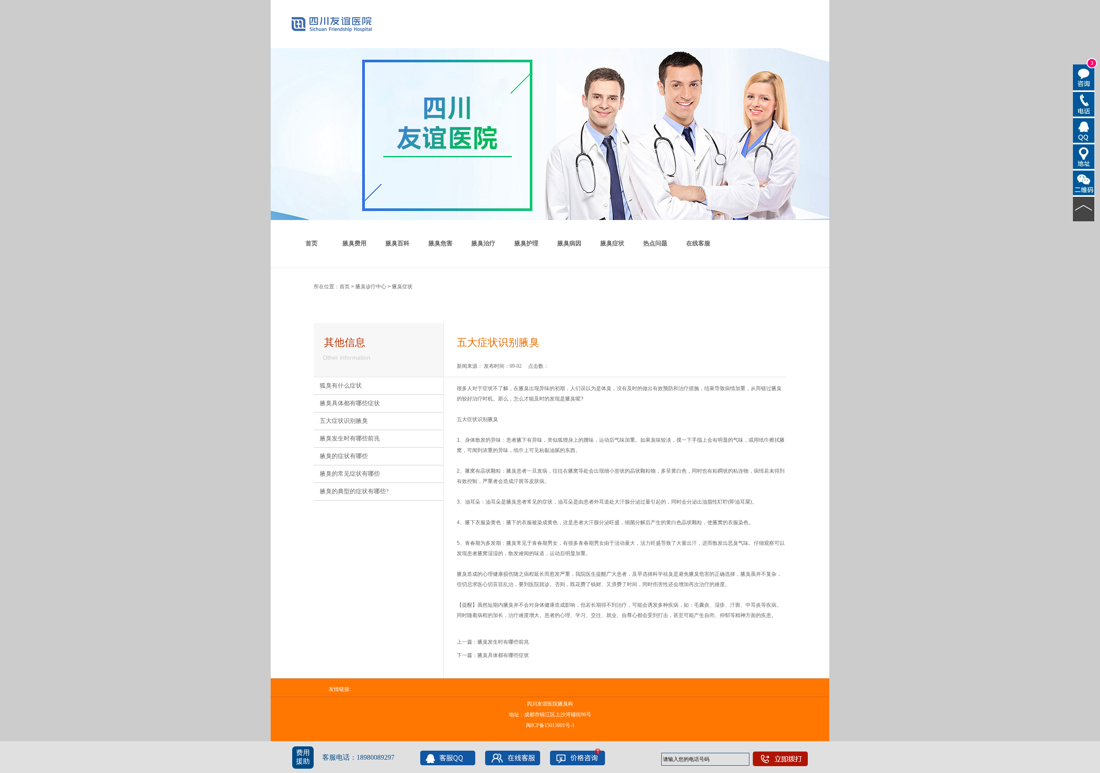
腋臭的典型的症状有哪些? (354, 491)
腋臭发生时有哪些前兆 (350, 438)
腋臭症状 (612, 243)
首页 (312, 243)
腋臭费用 (354, 243)
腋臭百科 (397, 243)
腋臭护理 (526, 243)
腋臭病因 (569, 243)
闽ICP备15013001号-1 (550, 725)
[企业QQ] (1084, 130)
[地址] (1084, 156)
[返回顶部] (1084, 208)
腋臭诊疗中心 (370, 287)
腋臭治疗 (483, 243)
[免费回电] (1084, 103)
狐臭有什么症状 (341, 385)
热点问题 (655, 243)
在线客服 (698, 243)
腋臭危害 (440, 243)
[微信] (1084, 182)
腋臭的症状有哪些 (344, 456)
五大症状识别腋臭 (344, 421)
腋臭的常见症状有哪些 (350, 474)
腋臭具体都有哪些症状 (350, 403)
